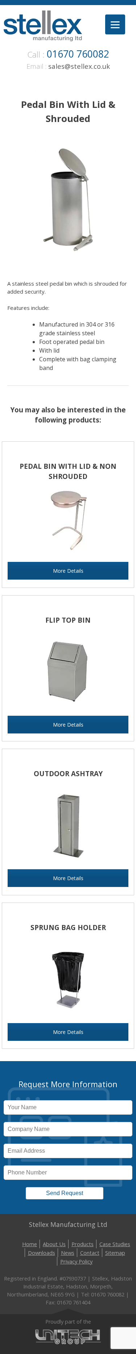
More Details (68, 570)
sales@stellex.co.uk (79, 66)
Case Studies (114, 1244)
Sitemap (115, 1252)
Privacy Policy (76, 1261)
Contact (89, 1252)
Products (82, 1244)
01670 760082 (78, 53)
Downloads (41, 1252)
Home (29, 1244)
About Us (54, 1244)
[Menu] (115, 24)
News (67, 1252)
